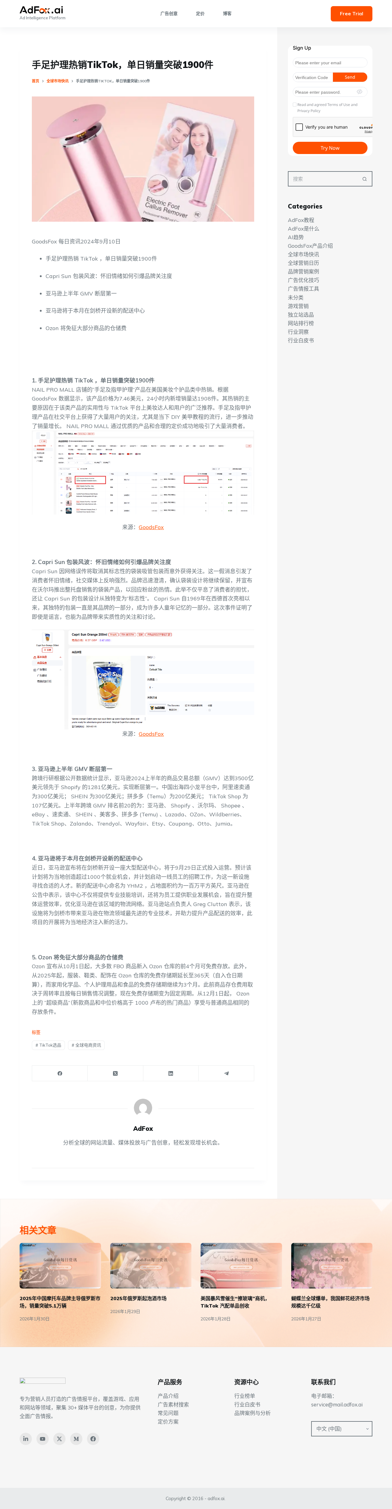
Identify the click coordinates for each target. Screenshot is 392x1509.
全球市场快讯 (303, 254)
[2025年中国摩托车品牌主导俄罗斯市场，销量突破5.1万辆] (60, 1266)
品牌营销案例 (303, 271)
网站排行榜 (301, 323)
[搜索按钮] (364, 178)
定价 (200, 13)
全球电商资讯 (86, 1045)
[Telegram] (226, 1073)
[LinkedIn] (171, 1073)
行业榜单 (244, 1396)
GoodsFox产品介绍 (310, 246)
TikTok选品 (48, 1045)
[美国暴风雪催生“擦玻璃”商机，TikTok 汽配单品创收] (241, 1266)
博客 (227, 13)
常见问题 (168, 1413)
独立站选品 (301, 314)
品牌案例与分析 (252, 1413)
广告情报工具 (303, 288)
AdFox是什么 (303, 228)
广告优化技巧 (303, 280)
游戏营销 (298, 306)
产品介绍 (168, 1396)
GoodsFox (151, 527)
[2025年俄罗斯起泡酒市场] (151, 1266)
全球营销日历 (303, 263)
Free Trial (351, 13)
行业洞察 (298, 332)
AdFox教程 (301, 220)
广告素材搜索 (173, 1404)
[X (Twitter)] (115, 1073)
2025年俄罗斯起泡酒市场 (138, 1298)
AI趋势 (296, 237)
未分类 (295, 297)
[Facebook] (60, 1073)
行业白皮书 (301, 340)
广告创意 (169, 13)
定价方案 (168, 1421)
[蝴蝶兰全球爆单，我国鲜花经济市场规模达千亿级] (332, 1266)
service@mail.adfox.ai (337, 1404)
